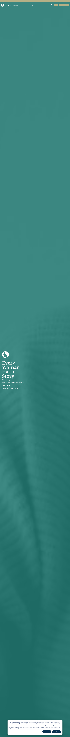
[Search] (51, 5)
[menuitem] (35, 1)
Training (30, 5)
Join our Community (10, 389)
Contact (47, 5)
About (24, 5)
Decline (56, 731)
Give (56, 5)
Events (41, 5)
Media (36, 5)
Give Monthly (64, 5)
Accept (47, 731)
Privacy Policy (51, 725)
